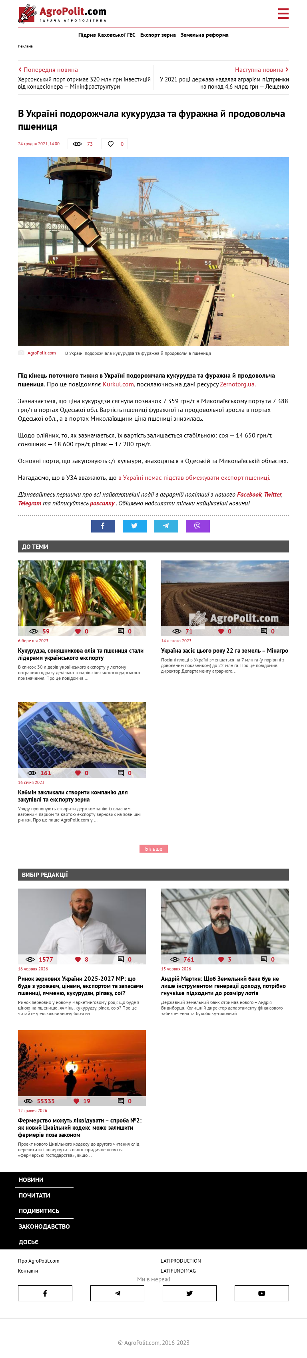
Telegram (29, 503)
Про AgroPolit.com (39, 1260)
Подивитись (39, 1211)
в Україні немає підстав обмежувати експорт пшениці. (193, 477)
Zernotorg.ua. (238, 384)
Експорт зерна (158, 34)
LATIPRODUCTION (181, 1260)
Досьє (28, 1242)
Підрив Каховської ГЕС (107, 34)
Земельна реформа (205, 34)
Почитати (34, 1195)
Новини (31, 1180)
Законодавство (44, 1226)
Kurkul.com (118, 384)
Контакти (28, 1270)
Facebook (249, 494)
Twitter (272, 494)
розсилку (103, 503)
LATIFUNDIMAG (178, 1270)
